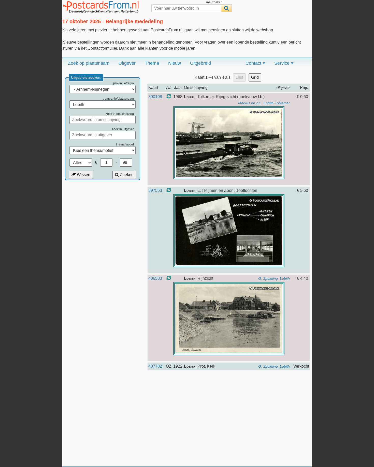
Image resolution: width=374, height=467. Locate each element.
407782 (155, 366)
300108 (155, 97)
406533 (155, 278)
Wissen (83, 174)
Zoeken (126, 174)
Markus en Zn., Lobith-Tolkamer (264, 103)
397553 (155, 190)
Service (282, 63)
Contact (254, 63)
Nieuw (174, 63)
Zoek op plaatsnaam (88, 63)
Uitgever (127, 63)
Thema (152, 63)
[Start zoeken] (226, 8)
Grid (255, 77)
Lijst (239, 77)
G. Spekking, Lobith (274, 278)
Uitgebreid (200, 63)
